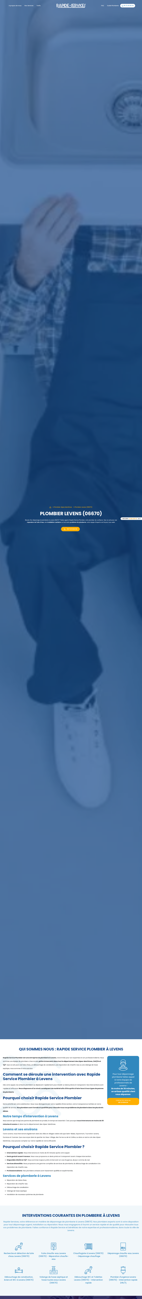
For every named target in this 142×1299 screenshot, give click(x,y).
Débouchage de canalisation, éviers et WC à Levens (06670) (19, 1278)
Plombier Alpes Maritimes (63, 507)
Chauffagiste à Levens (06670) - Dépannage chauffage (88, 1255)
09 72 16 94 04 (128, 6)
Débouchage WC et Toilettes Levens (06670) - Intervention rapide (88, 1280)
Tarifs (39, 6)
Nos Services (29, 6)
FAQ (102, 6)
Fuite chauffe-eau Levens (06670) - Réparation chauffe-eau (54, 1256)
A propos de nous (15, 6)
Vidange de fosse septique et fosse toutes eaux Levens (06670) (54, 1280)
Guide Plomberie (113, 6)
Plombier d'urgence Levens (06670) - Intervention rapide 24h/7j (123, 1280)
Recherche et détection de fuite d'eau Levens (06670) (19, 1255)
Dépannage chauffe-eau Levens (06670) (123, 1255)
